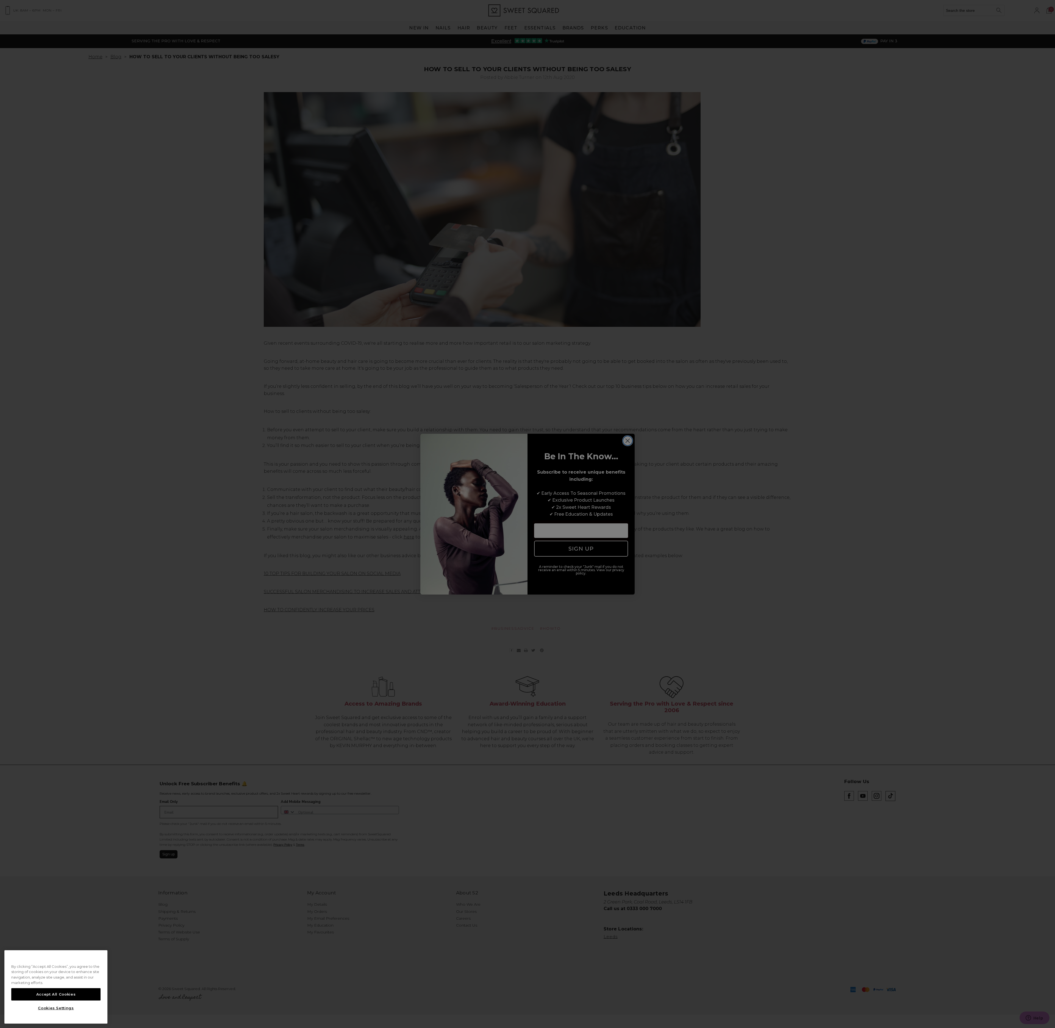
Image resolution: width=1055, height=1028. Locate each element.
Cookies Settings (56, 1008)
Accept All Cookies (56, 994)
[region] (55, 987)
